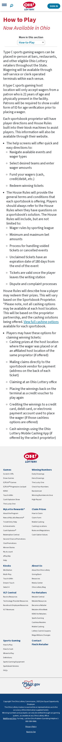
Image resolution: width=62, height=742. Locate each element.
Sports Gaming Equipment (13, 662)
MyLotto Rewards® (14, 509)
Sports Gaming (38, 618)
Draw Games (8, 478)
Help (5, 560)
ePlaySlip (6, 556)
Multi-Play (7, 574)
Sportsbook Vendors (11, 666)
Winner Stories (9, 547)
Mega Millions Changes (41, 635)
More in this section (31, 37)
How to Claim (37, 513)
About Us (37, 566)
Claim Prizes (39, 509)
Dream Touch (8, 583)
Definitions (7, 657)
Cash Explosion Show (11, 499)
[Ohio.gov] (31, 684)
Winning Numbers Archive (42, 495)
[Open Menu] (4, 6)
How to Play (8, 644)
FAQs (5, 670)
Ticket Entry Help (10, 522)
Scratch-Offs (8, 474)
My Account (8, 551)
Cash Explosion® (9, 530)
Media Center (37, 583)
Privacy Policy (31, 726)
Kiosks (7, 566)
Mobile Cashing (38, 522)
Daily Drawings (38, 474)
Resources (36, 578)
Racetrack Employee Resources (15, 605)
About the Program (10, 513)
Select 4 (6, 587)
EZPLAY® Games (9, 482)
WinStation (7, 570)
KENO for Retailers (39, 614)
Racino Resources (10, 596)
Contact (36, 640)
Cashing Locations (39, 526)
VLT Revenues (8, 609)
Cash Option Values (40, 534)
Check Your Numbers (40, 486)
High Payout (36, 499)
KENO (5, 491)
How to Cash (8, 649)
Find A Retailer (40, 644)
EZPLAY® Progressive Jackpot (14, 486)
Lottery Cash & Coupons (41, 631)
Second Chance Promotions (14, 539)
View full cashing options (41, 321)
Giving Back (36, 574)
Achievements (9, 526)
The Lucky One (9, 503)
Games (7, 470)
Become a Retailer (39, 605)
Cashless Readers (39, 622)
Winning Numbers (42, 470)
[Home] (29, 6)
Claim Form (36, 517)
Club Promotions (9, 543)
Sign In (54, 6)
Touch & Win (8, 495)
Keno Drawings (38, 478)
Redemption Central (11, 534)
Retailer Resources (39, 601)
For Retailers (39, 592)
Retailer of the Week (39, 609)
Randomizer (37, 491)
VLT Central (9, 592)
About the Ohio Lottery (41, 570)
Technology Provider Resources (15, 601)
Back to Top (31, 731)
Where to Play (8, 653)
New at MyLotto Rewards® (13, 517)
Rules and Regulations (41, 530)
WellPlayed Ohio (9, 718)
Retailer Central (38, 596)
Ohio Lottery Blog (39, 587)
